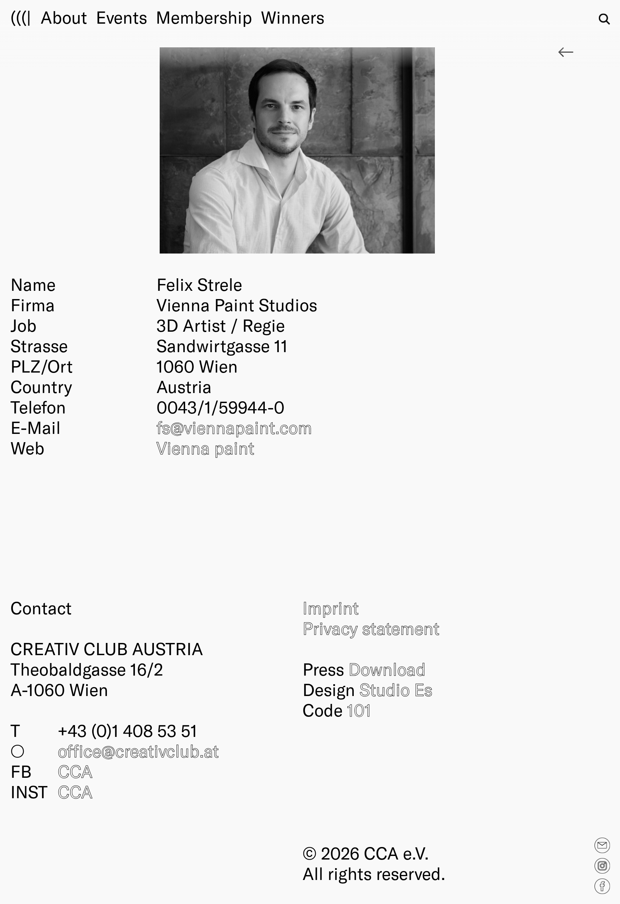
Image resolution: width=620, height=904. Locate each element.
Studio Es (396, 689)
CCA (75, 771)
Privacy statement (371, 627)
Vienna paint (205, 447)
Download (387, 668)
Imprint (330, 607)
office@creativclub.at (138, 750)
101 (359, 709)
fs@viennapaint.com (234, 427)
